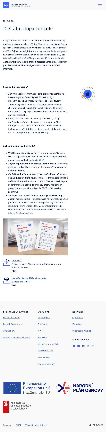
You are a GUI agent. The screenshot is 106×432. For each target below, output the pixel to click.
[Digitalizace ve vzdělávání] (16, 5)
